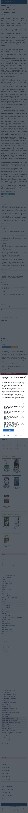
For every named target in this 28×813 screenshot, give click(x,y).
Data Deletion (6, 435)
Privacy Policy (22, 435)
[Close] (25, 377)
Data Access (14, 435)
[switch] (22, 407)
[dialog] (14, 406)
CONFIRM (8, 430)
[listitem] (14, 403)
